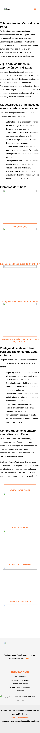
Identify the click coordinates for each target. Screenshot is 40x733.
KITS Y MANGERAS (20, 527)
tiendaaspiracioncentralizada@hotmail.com (20, 721)
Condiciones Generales (20, 687)
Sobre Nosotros (20, 677)
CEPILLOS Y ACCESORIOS (20, 565)
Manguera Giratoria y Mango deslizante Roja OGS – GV (20, 340)
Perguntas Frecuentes (20, 680)
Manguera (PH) (20, 226)
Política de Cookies (20, 684)
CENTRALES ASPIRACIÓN (20, 490)
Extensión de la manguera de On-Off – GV (20, 264)
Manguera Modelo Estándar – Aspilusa (20, 301)
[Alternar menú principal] (35, 8)
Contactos (20, 691)
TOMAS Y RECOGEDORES (20, 602)
